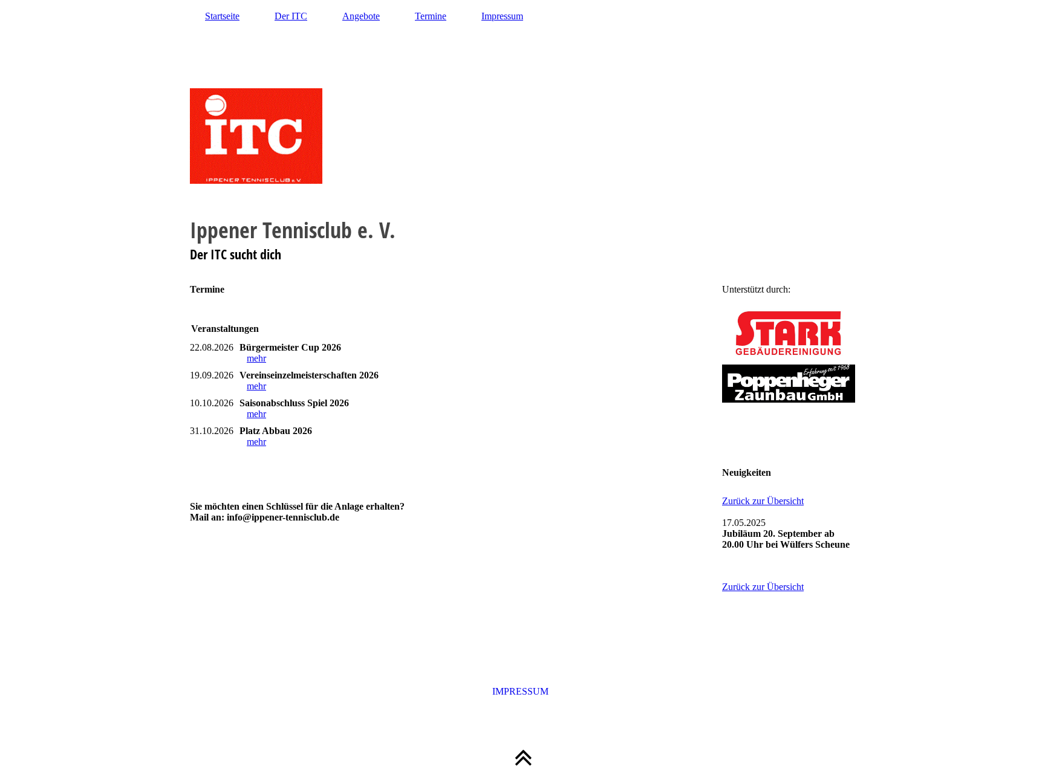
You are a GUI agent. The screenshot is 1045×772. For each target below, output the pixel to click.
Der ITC (291, 16)
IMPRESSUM (522, 691)
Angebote (361, 16)
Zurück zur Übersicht (763, 501)
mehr (256, 358)
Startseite (222, 16)
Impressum (502, 16)
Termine (430, 16)
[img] (522, 136)
